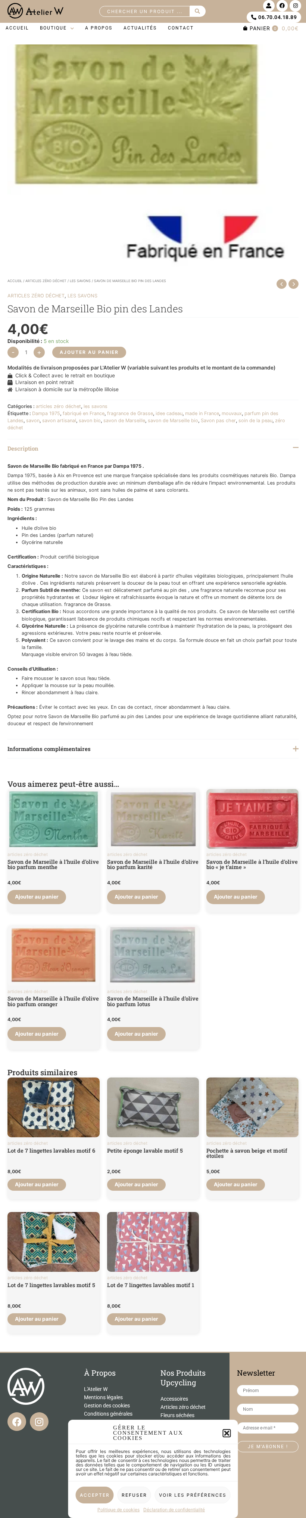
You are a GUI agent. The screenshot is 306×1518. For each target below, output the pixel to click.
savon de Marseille (124, 420)
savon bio (90, 420)
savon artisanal (59, 420)
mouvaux (232, 413)
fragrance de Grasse (130, 413)
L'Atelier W (95, 1389)
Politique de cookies (118, 1509)
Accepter (95, 1495)
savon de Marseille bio (173, 420)
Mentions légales (103, 1397)
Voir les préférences (193, 1495)
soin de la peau (255, 420)
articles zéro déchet (45, 281)
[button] (227, 1433)
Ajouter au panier (89, 352)
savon (33, 420)
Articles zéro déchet (183, 1407)
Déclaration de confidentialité (174, 1509)
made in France (202, 413)
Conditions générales (108, 1414)
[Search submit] (198, 11)
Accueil (14, 281)
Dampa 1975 (46, 413)
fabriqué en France (83, 413)
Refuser (134, 1495)
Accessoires (174, 1399)
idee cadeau (169, 413)
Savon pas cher (218, 420)
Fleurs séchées (177, 1415)
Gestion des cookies (107, 1406)
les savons (80, 281)
